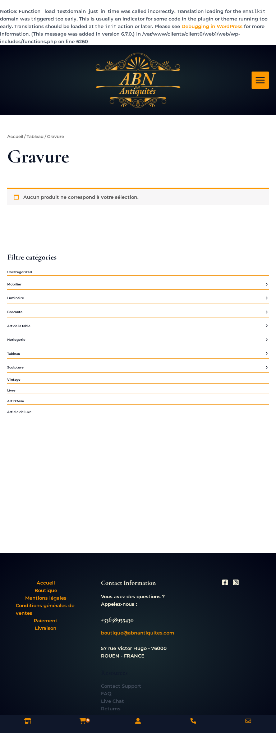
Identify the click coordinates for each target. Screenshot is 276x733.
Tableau (35, 136)
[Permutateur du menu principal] (260, 80)
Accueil (15, 136)
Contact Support (121, 686)
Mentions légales (45, 598)
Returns (110, 708)
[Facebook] (225, 582)
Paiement (46, 620)
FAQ (106, 693)
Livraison (45, 628)
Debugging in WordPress (212, 26)
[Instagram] (236, 582)
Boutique (45, 590)
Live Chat (112, 701)
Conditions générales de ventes (45, 609)
